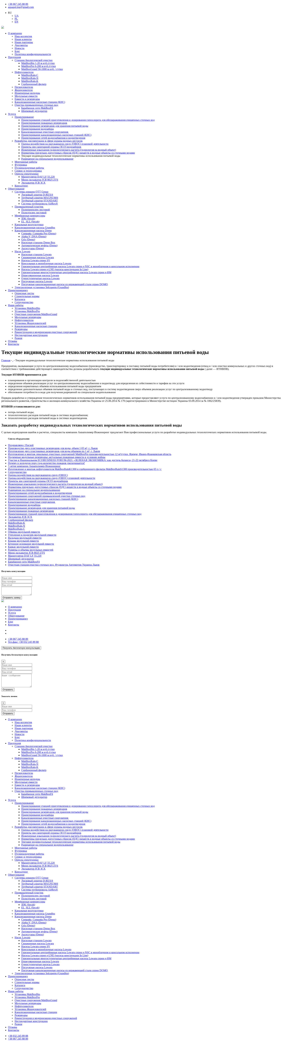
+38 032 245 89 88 (23, 642)
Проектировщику (18, 290)
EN (16, 21)
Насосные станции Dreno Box (38, 242)
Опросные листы (24, 293)
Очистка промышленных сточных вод (36, 105)
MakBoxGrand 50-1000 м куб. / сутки (42, 69)
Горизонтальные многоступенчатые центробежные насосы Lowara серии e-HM (66, 272)
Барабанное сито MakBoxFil (37, 108)
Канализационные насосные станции (36, 326)
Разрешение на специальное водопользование (47, 158)
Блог (17, 51)
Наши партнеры (24, 42)
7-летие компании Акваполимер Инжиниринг (34, 466)
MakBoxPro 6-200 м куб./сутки (38, 66)
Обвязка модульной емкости (24, 531)
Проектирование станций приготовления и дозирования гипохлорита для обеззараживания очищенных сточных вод (88, 120)
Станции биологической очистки (33, 60)
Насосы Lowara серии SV (35, 260)
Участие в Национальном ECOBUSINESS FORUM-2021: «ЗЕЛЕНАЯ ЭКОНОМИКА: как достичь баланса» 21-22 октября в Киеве (82, 460)
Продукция (14, 57)
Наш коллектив (23, 36)
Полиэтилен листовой (34, 212)
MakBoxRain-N (29, 78)
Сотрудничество (24, 302)
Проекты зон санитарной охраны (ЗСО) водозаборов (51, 146)
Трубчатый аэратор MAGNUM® (39, 197)
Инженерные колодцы (27, 93)
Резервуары (21, 329)
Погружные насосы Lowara (36, 281)
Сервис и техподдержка (28, 170)
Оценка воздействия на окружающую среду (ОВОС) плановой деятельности (64, 143)
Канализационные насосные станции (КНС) (40, 102)
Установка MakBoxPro (27, 311)
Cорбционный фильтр (33, 84)
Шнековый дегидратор (34, 111)
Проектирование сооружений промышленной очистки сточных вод (46, 496)
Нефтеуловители (24, 72)
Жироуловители (24, 90)
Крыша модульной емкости (23, 540)
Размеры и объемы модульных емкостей (30, 549)
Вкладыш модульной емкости (25, 537)
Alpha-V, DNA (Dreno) (33, 236)
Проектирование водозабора (37, 129)
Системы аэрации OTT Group (31, 191)
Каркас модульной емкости (23, 546)
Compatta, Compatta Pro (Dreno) (38, 233)
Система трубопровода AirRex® (39, 203)
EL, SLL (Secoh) (30, 221)
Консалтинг (21, 185)
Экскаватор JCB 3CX (33, 182)
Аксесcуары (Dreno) (32, 248)
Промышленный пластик (29, 206)
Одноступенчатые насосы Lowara (40, 278)
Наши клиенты (23, 39)
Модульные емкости (26, 96)
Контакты (13, 344)
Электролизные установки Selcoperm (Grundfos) (42, 287)
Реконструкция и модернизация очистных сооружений (46, 332)
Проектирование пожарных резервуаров (44, 123)
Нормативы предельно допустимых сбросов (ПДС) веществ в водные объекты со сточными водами (78, 152)
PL (16, 18)
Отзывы (12, 341)
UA (17, 15)
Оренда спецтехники (27, 173)
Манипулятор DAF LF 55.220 (38, 176)
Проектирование (24, 117)
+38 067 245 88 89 (18, 4)
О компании (15, 33)
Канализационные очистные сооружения (45, 131)
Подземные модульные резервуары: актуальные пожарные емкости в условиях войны (56, 457)
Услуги (12, 114)
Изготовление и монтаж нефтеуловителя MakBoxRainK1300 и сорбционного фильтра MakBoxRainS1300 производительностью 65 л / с (84, 469)
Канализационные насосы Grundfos (35, 227)
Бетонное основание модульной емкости (31, 543)
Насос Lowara (22, 251)
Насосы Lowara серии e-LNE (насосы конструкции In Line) (54, 269)
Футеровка (21, 164)
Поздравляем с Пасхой (21, 445)
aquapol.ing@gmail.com (21, 7)
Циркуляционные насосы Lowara (40, 275)
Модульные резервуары (28, 317)
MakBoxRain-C (29, 75)
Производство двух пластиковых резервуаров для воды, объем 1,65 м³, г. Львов (53, 448)
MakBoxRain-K (29, 81)
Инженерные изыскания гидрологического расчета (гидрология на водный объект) (68, 149)
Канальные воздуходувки (29, 224)
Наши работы (15, 305)
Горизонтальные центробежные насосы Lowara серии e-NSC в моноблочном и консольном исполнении (80, 266)
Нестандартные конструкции (31, 335)
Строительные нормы (27, 296)
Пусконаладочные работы (29, 167)
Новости (19, 48)
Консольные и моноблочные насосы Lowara (46, 263)
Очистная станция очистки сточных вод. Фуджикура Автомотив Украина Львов (53, 564)
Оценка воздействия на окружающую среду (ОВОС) (38, 475)
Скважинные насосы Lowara (37, 257)
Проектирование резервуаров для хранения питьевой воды (54, 126)
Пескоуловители (24, 87)
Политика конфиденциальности (33, 54)
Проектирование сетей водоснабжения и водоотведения (53, 137)
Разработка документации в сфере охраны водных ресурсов (49, 140)
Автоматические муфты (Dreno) (39, 245)
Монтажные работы (26, 161)
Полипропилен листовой (35, 209)
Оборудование (16, 188)
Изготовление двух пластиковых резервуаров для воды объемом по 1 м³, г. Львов (54, 451)
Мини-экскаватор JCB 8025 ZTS (39, 179)
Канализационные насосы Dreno (33, 230)
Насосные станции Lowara (36, 254)
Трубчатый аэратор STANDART (39, 200)
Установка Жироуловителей (30, 323)
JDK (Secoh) (28, 218)
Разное (18, 338)
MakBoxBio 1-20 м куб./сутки (38, 63)
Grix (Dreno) (28, 239)
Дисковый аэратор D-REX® (37, 194)
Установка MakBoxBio (27, 308)
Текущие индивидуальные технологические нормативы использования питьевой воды (70, 841)
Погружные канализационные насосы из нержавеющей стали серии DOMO (64, 284)
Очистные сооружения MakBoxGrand (36, 314)
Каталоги (20, 299)
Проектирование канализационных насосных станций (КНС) (56, 134)
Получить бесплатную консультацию (21, 648)
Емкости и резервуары (27, 99)
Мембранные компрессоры (30, 215)
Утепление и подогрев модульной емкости (32, 534)
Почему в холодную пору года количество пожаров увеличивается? (46, 463)
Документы (21, 45)
